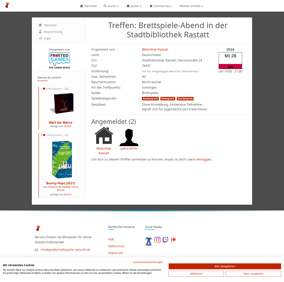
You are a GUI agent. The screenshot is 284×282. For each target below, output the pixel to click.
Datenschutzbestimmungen (148, 262)
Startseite (90, 6)
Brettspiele (167, 98)
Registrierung (53, 32)
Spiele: (96, 93)
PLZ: (94, 66)
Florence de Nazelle (59, 187)
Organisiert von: (103, 49)
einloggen (203, 159)
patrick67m (129, 148)
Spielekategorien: (104, 98)
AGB (111, 239)
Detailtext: (98, 104)
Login (47, 38)
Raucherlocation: (103, 82)
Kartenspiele (150, 98)
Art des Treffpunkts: (106, 87)
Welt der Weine (60, 122)
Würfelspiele (185, 98)
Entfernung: (100, 71)
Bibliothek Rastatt (155, 49)
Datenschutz (116, 246)
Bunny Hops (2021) (60, 183)
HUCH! (67, 126)
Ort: (94, 60)
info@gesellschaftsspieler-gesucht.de (65, 249)
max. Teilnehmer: (104, 76)
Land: (95, 55)
